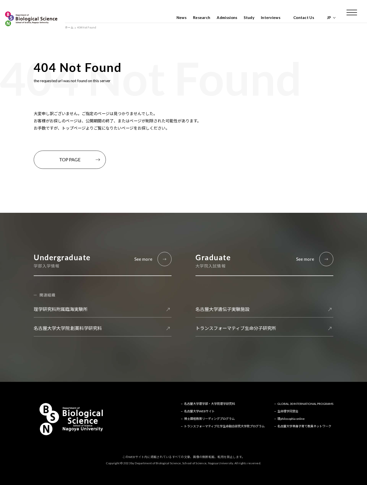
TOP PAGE (70, 159)
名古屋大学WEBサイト (199, 411)
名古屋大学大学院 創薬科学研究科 (68, 328)
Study (249, 17)
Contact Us (303, 17)
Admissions (227, 17)
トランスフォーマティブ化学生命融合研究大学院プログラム (224, 426)
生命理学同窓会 (287, 411)
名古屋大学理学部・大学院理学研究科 (209, 404)
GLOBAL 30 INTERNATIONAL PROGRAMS (305, 404)
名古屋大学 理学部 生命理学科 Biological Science (31, 18)
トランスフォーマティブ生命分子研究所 (235, 328)
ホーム (69, 27)
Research (201, 17)
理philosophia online (291, 419)
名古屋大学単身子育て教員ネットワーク (304, 426)
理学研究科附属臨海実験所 (61, 309)
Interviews (270, 17)
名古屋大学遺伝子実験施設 (222, 309)
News (181, 17)
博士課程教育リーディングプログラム (209, 419)
